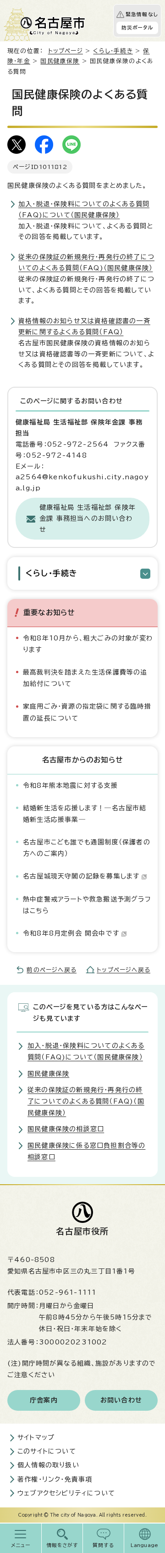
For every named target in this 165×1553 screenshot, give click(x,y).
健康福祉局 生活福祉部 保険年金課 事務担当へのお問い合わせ (87, 518)
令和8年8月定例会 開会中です (71, 933)
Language (145, 1545)
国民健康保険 (59, 61)
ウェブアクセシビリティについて (66, 1493)
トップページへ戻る (123, 970)
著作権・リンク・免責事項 (54, 1479)
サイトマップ (36, 1437)
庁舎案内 (44, 1400)
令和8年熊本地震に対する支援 (70, 785)
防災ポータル (137, 27)
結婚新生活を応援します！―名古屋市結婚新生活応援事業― (85, 814)
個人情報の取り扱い (48, 1465)
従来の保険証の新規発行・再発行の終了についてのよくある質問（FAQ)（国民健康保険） (86, 1101)
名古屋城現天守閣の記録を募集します (81, 876)
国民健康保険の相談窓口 (66, 1129)
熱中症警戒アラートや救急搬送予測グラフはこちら (87, 905)
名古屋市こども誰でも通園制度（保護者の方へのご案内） (86, 848)
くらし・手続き (112, 51)
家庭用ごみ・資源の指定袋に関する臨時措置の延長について (87, 712)
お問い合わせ (121, 1400)
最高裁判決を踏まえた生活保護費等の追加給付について (85, 678)
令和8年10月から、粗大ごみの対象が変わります (88, 644)
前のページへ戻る (52, 970)
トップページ (65, 51)
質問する (103, 1545)
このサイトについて (46, 1451)
